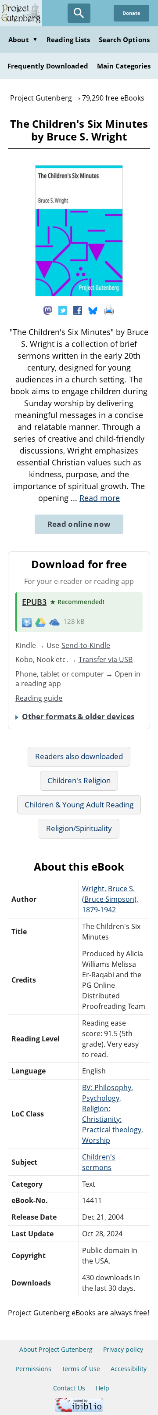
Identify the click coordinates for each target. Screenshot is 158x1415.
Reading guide (39, 698)
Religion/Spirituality (79, 828)
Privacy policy (123, 1349)
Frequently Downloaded (47, 65)
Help (102, 1388)
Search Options (124, 39)
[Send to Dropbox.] (27, 621)
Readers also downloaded (79, 756)
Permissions (33, 1369)
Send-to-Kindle (86, 645)
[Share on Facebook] (77, 310)
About (22, 39)
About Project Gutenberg (56, 1349)
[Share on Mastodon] (47, 310)
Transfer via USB (106, 659)
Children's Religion (79, 780)
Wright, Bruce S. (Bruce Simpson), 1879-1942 (110, 899)
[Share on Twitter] (62, 310)
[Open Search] (79, 13)
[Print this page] (109, 310)
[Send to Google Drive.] (40, 621)
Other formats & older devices (78, 716)
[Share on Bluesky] (93, 310)
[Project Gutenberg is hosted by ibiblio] (79, 1409)
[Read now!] (79, 294)
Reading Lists (68, 39)
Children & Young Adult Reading (79, 804)
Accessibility (129, 1369)
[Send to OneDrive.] (54, 621)
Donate (131, 13)
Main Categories (124, 65)
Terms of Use (81, 1369)
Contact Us (69, 1388)
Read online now (79, 524)
